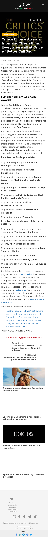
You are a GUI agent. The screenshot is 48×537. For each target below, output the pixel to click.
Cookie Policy (13, 509)
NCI (13, 499)
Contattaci (12, 507)
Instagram (20, 290)
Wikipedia (26, 274)
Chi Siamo (12, 503)
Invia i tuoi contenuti (24, 528)
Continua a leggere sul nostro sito (24, 337)
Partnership (12, 505)
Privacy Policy (13, 511)
